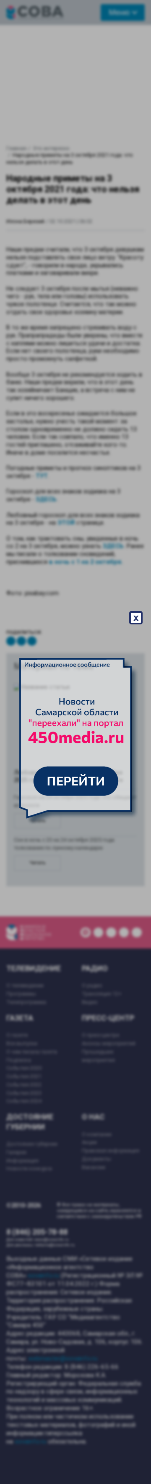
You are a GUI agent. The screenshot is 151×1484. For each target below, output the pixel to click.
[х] (75, 742)
